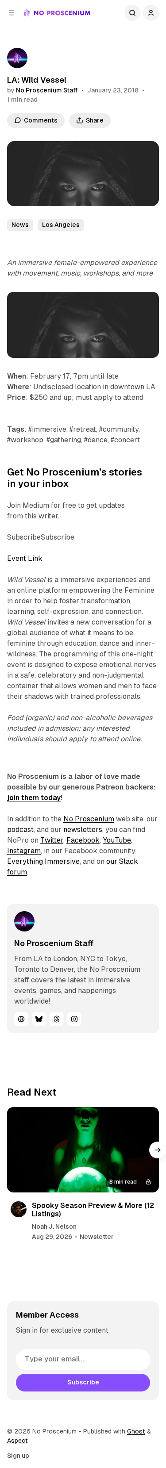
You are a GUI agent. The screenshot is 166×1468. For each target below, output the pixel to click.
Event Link (24, 558)
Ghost (136, 1431)
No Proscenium (88, 819)
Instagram (24, 851)
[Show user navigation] (151, 13)
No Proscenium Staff (47, 90)
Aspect (17, 1440)
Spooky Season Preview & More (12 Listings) (93, 1209)
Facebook (83, 840)
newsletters (82, 829)
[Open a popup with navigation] (11, 13)
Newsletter (97, 1236)
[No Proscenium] (57, 12)
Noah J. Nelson (54, 1226)
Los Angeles (61, 224)
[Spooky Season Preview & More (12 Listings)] (83, 1149)
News (20, 224)
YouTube (117, 840)
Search (132, 13)
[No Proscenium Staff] (17, 58)
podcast (20, 829)
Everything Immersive (43, 861)
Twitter (51, 840)
